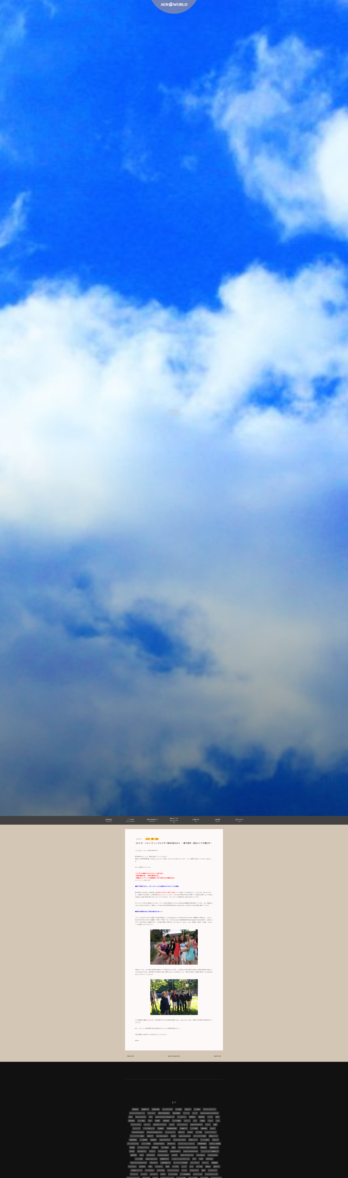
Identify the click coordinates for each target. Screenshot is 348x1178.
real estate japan (162, 1136)
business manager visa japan (188, 1147)
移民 (203, 1170)
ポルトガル (151, 1113)
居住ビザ (216, 1166)
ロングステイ (195, 1163)
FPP (194, 1159)
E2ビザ (213, 1128)
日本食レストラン (136, 1170)
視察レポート (213, 1136)
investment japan (137, 1132)
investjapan (200, 1155)
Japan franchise (165, 1140)
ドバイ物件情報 (185, 1174)
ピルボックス (194, 1170)
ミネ (191, 1166)
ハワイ (210, 1117)
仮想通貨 (214, 1163)
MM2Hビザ (171, 1143)
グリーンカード (182, 1124)
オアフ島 (198, 1132)
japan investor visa (187, 1155)
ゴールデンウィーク (211, 1174)
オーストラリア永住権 (180, 1163)
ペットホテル (149, 1170)
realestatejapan (159, 1143)
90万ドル (215, 1140)
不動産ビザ (183, 1128)
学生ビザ (181, 1132)
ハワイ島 (175, 1166)
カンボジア (154, 1174)
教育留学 (133, 1155)
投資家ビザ (145, 1109)
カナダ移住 (165, 1147)
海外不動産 (176, 1113)
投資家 (157, 1121)
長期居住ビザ (214, 1147)
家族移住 (203, 1147)
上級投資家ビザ (165, 1163)
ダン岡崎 (197, 1109)
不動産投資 (133, 1140)
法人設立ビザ (142, 1151)
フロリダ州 (161, 1170)
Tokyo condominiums (190, 1151)
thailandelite (163, 1151)
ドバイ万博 (139, 1159)
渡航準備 (204, 1128)
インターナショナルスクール (180, 1159)
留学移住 (155, 1147)
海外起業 (166, 1121)
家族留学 (201, 1117)
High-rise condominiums (138, 1163)
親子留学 (131, 1121)
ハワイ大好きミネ (149, 1128)
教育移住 (192, 1117)
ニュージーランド (211, 1132)
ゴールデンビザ (167, 1109)
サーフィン (134, 1174)
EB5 (151, 1117)
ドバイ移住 (141, 1121)
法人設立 (142, 1166)
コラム (208, 1124)
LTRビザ (152, 1151)
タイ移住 (178, 1109)
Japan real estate (184, 1136)
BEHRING (209, 1159)
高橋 (173, 1147)
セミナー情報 (146, 1143)
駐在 (217, 1117)
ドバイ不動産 (176, 1121)
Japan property (140, 1117)
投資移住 (153, 1140)
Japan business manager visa (165, 1117)
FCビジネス (132, 1166)
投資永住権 (156, 1109)
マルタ (210, 1121)
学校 (150, 1166)
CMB (201, 1159)
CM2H (163, 1174)
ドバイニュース (170, 1132)
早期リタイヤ (193, 1140)
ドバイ (195, 1113)
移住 (130, 1117)
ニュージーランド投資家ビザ (210, 1151)
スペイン (147, 1124)
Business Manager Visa (154, 1132)
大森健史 (160, 1128)
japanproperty (175, 1151)
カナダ (172, 1124)
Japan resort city (151, 1159)
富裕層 (132, 1147)
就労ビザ (150, 1136)
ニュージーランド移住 (137, 1136)
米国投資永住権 (171, 1128)
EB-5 (150, 1121)
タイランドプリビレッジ (137, 1113)
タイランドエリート (209, 1109)
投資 (167, 1166)
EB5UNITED (150, 1155)
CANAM (174, 1155)
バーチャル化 (173, 1174)
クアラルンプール (143, 1147)
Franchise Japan (163, 1155)
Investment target (179, 1140)
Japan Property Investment (209, 1113)
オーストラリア (136, 1124)
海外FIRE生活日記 (164, 1113)
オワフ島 (199, 1166)
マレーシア (136, 1128)
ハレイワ (143, 1174)
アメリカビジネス (133, 1143)
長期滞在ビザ (164, 1159)
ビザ (218, 1121)
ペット (184, 1170)
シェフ (184, 1166)
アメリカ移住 (205, 1140)
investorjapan (212, 1155)
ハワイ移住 (194, 1128)
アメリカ (186, 1113)
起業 (215, 1124)
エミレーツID (198, 1174)
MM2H (190, 1132)
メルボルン (159, 1166)
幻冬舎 (132, 1151)
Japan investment (196, 1124)
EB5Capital (153, 1163)
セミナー (205, 1163)
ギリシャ (187, 1121)
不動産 (202, 1121)
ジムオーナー (213, 1170)
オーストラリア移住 (199, 1136)
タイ (195, 1121)
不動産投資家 (202, 1143)
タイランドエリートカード (186, 1143)
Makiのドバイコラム (160, 1124)
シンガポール (182, 1117)
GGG (141, 1155)
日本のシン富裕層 (215, 1143)
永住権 (173, 1136)
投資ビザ (187, 1109)
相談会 (208, 1166)
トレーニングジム (173, 1170)
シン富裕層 (143, 1140)
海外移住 (135, 1109)
